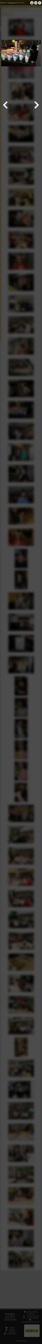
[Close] (39, 2)
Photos (3, 3)
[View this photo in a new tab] (36, 2)
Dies (24, 3)
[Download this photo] (32, 2)
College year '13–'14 (14, 3)
